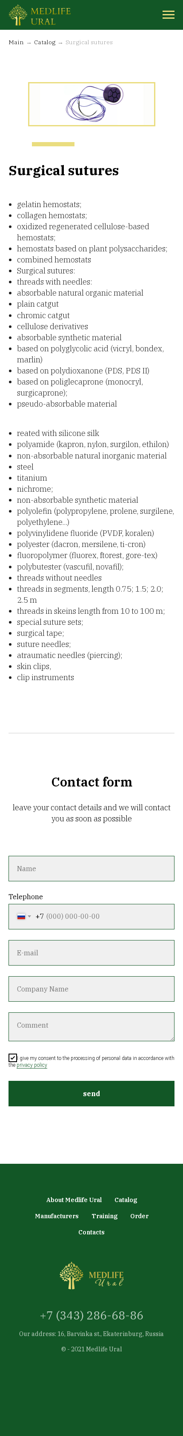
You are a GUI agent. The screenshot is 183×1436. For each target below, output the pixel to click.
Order (139, 1216)
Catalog (44, 42)
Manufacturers (57, 1216)
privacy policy (32, 1065)
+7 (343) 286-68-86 (91, 1315)
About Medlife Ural (74, 1200)
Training (104, 1216)
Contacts (91, 1232)
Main (16, 42)
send (91, 1093)
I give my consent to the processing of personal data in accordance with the (91, 1061)
